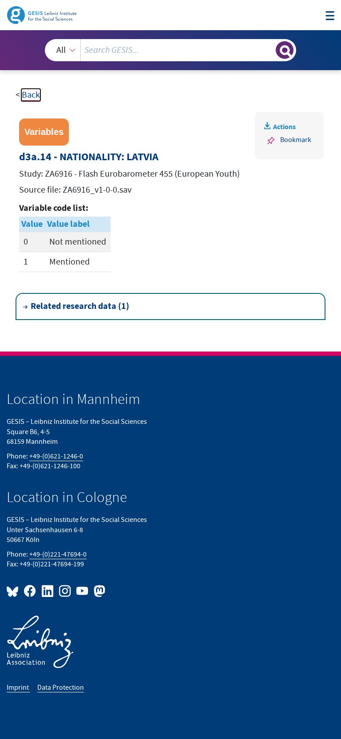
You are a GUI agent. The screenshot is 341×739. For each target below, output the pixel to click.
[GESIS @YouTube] (82, 590)
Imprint (18, 687)
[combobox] (170, 50)
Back (31, 95)
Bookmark (295, 140)
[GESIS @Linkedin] (47, 590)
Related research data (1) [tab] (80, 306)
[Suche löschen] (268, 50)
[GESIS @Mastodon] (98, 590)
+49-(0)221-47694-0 (58, 554)
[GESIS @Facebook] (30, 590)
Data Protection (60, 687)
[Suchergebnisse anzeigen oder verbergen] (284, 50)
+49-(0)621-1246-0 (56, 456)
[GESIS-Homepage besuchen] (42, 14)
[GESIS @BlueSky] (14, 590)
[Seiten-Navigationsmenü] (329, 16)
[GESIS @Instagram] (65, 590)
